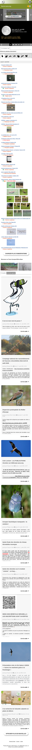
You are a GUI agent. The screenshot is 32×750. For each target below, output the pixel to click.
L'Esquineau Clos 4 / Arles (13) (8, 98)
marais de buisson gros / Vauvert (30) (9, 168)
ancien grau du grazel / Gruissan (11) (9, 83)
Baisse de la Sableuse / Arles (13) (8, 87)
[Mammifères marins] (10, 56)
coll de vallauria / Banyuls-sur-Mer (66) (9, 236)
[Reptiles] (14, 56)
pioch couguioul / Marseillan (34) (8, 172)
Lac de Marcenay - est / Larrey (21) (9, 135)
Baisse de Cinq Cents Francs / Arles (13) (10, 90)
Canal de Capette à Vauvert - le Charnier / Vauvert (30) (13, 150)
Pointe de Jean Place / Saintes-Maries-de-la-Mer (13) (12, 102)
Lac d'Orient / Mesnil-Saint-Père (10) (9, 72)
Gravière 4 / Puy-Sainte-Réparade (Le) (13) (10, 94)
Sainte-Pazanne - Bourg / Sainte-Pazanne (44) (11, 179)
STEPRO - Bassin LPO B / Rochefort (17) (10, 124)
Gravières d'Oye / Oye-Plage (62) (8, 222)
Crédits (21, 741)
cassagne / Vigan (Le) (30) (7, 153)
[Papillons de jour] (26, 56)
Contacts (17, 741)
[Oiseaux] (2, 56)
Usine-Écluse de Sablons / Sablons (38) (9, 175)
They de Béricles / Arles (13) (7, 116)
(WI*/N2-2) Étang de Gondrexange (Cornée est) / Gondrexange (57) (15, 218)
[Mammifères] (6, 56)
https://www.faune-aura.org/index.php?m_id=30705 (14, 423)
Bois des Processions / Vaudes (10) (9, 68)
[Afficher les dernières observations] (8, 51)
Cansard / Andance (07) (6, 65)
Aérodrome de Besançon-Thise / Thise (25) (10, 138)
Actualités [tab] (3, 273)
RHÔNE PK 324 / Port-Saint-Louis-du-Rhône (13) (11, 112)
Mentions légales (12, 741)
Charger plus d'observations (16, 253)
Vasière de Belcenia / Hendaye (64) (9, 226)
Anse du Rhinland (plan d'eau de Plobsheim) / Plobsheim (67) (14, 247)
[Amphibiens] (18, 56)
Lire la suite (24, 331)
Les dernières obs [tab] (5, 48)
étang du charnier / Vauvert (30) (8, 164)
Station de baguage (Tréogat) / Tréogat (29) (10, 146)
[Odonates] (22, 56)
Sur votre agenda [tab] (11, 273)
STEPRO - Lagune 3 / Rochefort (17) (9, 120)
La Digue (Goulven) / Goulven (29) (8, 142)
